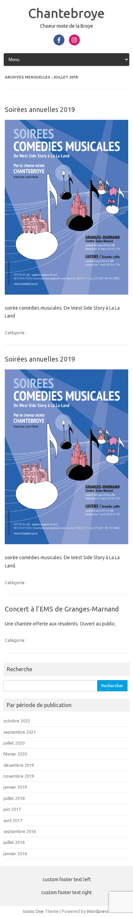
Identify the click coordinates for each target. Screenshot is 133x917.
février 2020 (15, 753)
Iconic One (33, 911)
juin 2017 (12, 809)
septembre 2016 (19, 831)
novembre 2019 (18, 776)
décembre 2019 (18, 765)
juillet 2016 (14, 842)
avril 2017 (12, 820)
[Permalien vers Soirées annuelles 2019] (66, 293)
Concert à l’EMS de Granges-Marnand (62, 609)
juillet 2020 (14, 742)
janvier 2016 (15, 853)
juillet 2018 (14, 798)
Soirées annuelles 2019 (40, 109)
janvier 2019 (15, 787)
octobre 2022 (16, 720)
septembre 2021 (19, 732)
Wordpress (98, 911)
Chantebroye (66, 13)
